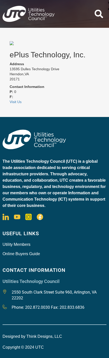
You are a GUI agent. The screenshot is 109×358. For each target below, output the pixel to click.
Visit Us (16, 102)
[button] (99, 14)
